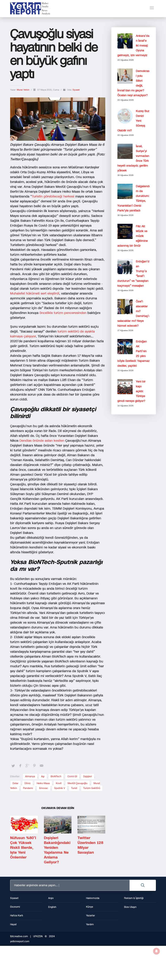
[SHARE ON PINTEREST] (34, 766)
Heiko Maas (43, 783)
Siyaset (76, 89)
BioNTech (56, 776)
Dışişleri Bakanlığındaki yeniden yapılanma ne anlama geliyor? (57, 850)
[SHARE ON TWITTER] (13, 766)
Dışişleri (87, 776)
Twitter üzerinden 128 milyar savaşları (90, 845)
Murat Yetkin (23, 89)
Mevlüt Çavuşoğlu (77, 783)
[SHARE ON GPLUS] (27, 766)
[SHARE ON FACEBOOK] (20, 766)
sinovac (43, 788)
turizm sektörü (91, 788)
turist (74, 788)
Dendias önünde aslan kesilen (42, 440)
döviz (27, 783)
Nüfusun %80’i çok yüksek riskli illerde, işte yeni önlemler (23, 847)
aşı (43, 776)
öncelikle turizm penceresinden (63, 312)
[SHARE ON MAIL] (41, 766)
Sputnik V (59, 788)
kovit (59, 783)
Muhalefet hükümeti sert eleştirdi (34, 293)
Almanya (30, 776)
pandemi (28, 788)
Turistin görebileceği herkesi (53, 196)
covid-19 (72, 776)
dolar (15, 783)
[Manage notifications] (156, 951)
